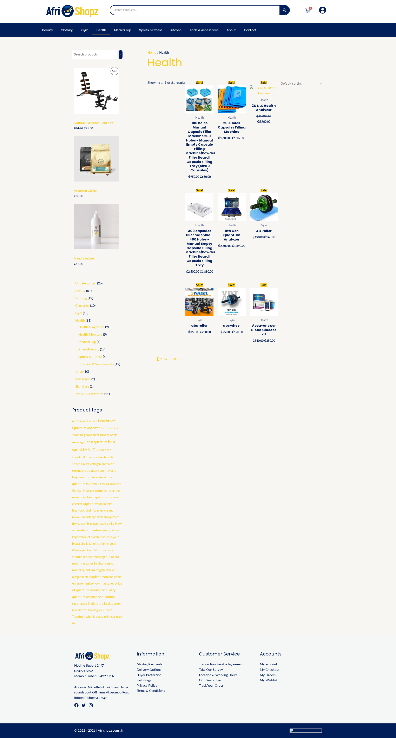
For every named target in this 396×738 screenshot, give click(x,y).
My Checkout (269, 669)
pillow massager (102, 583)
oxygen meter (81, 577)
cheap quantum (97, 497)
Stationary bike (97, 603)
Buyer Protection (149, 675)
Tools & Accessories (204, 30)
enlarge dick (94, 517)
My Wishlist (268, 680)
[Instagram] (91, 705)
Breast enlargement (93, 464)
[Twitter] (83, 705)
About (231, 30)
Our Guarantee (210, 680)
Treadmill (78, 616)
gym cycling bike (103, 523)
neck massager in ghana (89, 563)
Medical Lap (122, 30)
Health (101, 30)
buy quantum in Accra (101, 470)
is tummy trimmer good (101, 543)
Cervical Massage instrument (90, 490)
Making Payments (150, 664)
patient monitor (101, 577)
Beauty (47, 30)
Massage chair (82, 550)
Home (151, 52)
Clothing (67, 30)
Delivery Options (149, 669)
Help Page (144, 680)
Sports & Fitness (150, 30)
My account (268, 664)
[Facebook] (76, 705)
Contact (250, 30)
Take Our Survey (211, 669)
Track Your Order (211, 685)
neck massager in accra (102, 557)
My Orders (268, 675)
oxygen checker (106, 570)
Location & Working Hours (218, 675)
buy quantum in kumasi (89, 477)
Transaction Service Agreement (221, 664)
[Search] (284, 10)
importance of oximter (86, 537)
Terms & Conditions (151, 690)
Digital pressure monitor (98, 504)
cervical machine (110, 484)
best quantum (96, 442)
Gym (84, 30)
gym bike (86, 523)
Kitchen (176, 30)
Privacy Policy (147, 685)
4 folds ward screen (84, 421)
